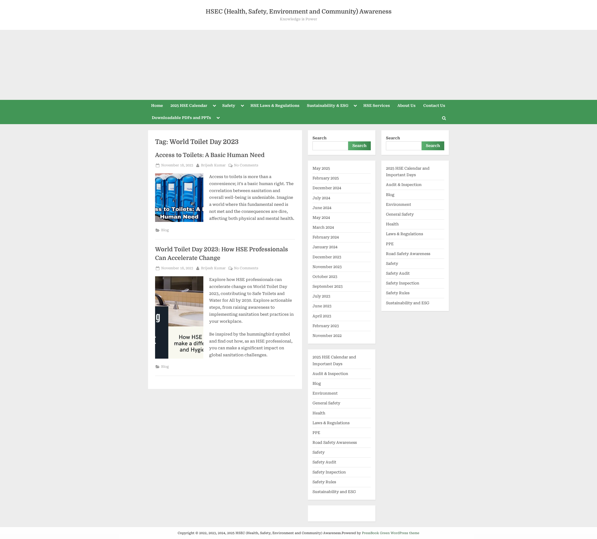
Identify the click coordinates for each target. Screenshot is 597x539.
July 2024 (321, 198)
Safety (228, 105)
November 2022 (327, 335)
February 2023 (325, 326)
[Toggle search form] (444, 118)
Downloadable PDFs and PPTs (181, 118)
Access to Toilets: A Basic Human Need (210, 155)
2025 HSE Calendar (188, 105)
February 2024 (325, 237)
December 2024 (326, 188)
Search (319, 138)
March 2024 (323, 227)
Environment (325, 393)
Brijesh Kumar (213, 164)
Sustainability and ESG (334, 492)
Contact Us (434, 105)
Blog (165, 230)
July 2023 (321, 296)
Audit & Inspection (330, 373)
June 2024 (321, 208)
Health (318, 413)
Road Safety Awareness (334, 442)
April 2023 (321, 316)
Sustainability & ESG (327, 105)
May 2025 (321, 168)
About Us (406, 105)
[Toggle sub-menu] (214, 105)
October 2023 (324, 276)
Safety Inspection (329, 472)
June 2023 (321, 306)
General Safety (326, 403)
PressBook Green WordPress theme (390, 533)
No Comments (246, 164)
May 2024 (321, 217)
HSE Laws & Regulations (274, 105)
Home (157, 105)
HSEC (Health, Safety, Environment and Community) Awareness (299, 11)
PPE (316, 432)
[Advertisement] (298, 65)
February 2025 (325, 178)
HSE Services (376, 105)
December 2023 (326, 257)
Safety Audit (324, 462)
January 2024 (324, 247)
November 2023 (327, 267)
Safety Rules (324, 482)
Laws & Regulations (331, 423)
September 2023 (327, 286)
